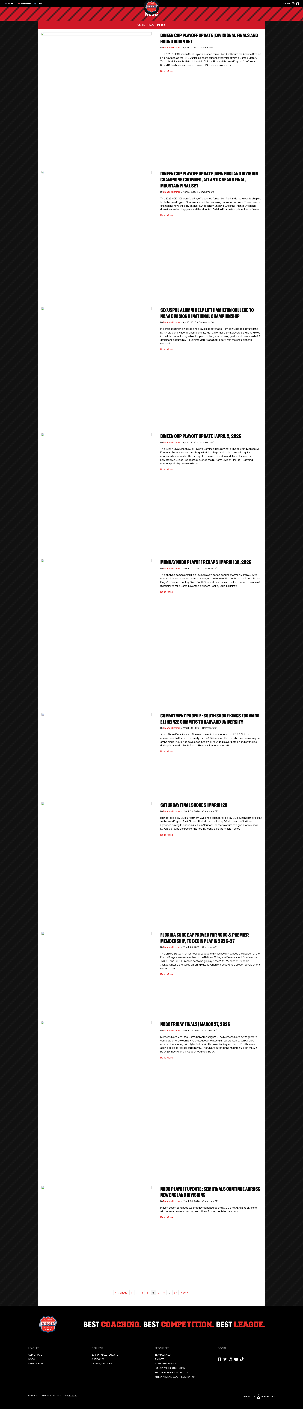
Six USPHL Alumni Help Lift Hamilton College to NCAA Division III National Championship (207, 313)
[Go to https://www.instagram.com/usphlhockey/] (293, 3)
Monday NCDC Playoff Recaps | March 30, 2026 (205, 562)
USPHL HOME (35, 1354)
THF (30, 1367)
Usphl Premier (36, 1363)
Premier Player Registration (171, 1372)
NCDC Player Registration (170, 1367)
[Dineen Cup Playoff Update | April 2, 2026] (96, 488)
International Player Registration (175, 1376)
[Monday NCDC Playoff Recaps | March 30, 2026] (96, 628)
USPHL (141, 24)
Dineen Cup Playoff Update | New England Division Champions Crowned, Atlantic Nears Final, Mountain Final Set (209, 180)
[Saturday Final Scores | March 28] (96, 858)
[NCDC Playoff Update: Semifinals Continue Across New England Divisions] (96, 1234)
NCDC (151, 24)
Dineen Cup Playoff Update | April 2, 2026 (200, 436)
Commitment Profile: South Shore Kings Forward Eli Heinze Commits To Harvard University (209, 719)
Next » (184, 1292)
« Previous (121, 1292)
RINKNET (159, 1359)
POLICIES (72, 1395)
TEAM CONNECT (163, 1354)
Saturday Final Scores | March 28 (193, 805)
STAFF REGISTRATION (166, 1363)
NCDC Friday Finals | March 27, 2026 (195, 1024)
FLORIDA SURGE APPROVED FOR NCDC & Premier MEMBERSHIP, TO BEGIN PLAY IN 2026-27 (204, 938)
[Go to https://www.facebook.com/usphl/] (297, 3)
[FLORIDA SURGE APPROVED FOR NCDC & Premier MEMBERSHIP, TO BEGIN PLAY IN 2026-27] (96, 968)
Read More (166, 71)
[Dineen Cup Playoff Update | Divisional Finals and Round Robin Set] (96, 93)
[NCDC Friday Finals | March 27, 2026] (96, 1095)
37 (175, 1292)
